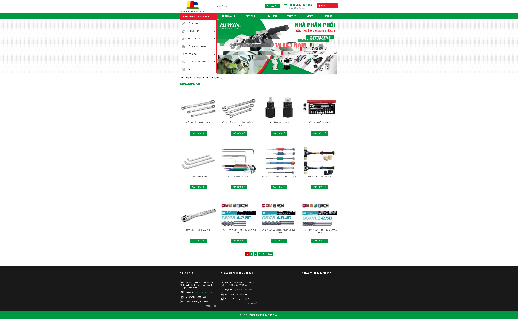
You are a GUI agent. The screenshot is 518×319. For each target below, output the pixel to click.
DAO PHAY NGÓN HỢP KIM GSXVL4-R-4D (279, 231)
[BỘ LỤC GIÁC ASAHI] (198, 161)
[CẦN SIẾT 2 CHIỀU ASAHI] (198, 215)
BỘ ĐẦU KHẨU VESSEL (320, 122)
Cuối (269, 254)
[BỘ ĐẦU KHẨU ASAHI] (279, 107)
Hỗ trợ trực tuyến (329, 6)
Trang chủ (188, 77)
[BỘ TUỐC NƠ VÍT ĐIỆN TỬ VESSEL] (279, 161)
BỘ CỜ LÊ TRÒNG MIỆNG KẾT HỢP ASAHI (238, 123)
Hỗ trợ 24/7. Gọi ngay (296, 8)
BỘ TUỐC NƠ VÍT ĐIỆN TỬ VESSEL (279, 176)
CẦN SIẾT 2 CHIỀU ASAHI (198, 230)
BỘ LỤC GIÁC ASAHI (198, 176)
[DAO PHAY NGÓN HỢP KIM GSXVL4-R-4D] (279, 215)
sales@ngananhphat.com (202, 301)
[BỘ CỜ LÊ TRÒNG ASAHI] (198, 107)
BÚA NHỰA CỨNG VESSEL (320, 176)
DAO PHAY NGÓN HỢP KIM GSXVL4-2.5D (239, 231)
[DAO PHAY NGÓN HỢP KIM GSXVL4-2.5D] (238, 215)
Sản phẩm (200, 77)
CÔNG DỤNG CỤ (214, 77)
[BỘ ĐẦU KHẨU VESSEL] (319, 107)
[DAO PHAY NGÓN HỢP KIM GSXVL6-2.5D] (319, 215)
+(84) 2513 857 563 (300, 4)
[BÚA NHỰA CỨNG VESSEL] (319, 161)
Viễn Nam (272, 315)
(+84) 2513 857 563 (203, 292)
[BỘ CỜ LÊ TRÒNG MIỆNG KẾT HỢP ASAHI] (238, 107)
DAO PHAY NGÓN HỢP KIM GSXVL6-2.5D (320, 231)
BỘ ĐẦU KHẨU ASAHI (279, 122)
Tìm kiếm (272, 6)
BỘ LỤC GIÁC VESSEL (239, 176)
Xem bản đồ (211, 306)
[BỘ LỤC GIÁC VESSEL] (238, 161)
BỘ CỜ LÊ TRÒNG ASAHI (198, 122)
